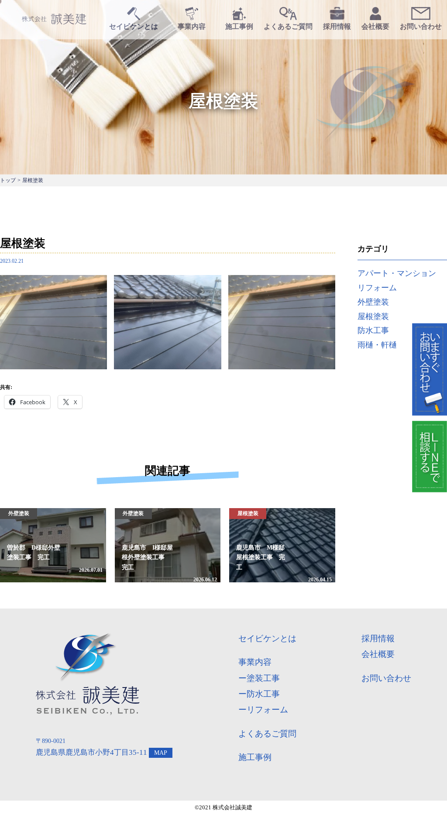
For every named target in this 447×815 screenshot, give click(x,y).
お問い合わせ (386, 678)
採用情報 (378, 638)
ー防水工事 (259, 693)
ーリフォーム (263, 709)
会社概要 (378, 654)
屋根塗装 (373, 316)
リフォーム (377, 287)
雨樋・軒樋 (377, 344)
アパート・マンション (397, 273)
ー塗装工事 (259, 678)
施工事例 (255, 757)
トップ (8, 180)
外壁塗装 (373, 302)
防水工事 (373, 330)
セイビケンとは (267, 638)
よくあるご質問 (267, 733)
